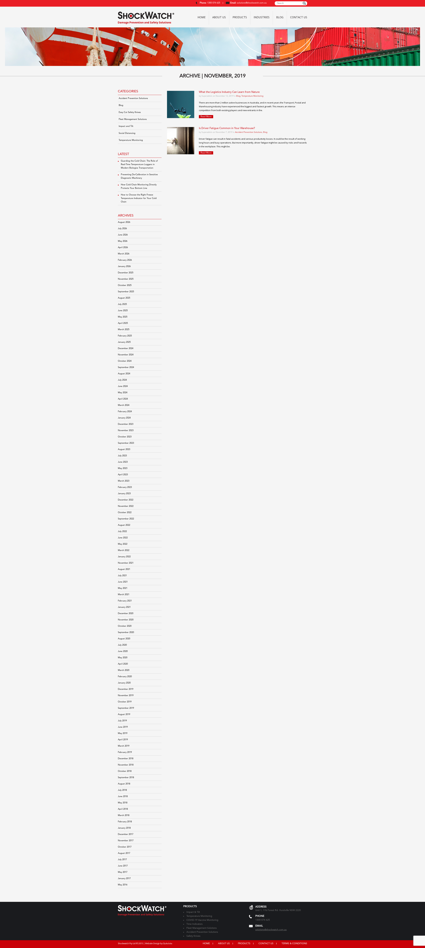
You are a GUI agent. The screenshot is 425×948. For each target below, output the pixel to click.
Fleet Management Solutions (133, 119)
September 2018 (126, 777)
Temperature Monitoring (131, 140)
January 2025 (124, 342)
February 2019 (125, 752)
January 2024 (124, 418)
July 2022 (122, 531)
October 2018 (124, 771)
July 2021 (122, 576)
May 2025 (122, 317)
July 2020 (122, 645)
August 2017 (124, 853)
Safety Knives (193, 936)
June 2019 (123, 727)
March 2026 (123, 254)
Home (202, 17)
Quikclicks (167, 944)
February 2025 (125, 336)
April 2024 (123, 399)
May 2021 (122, 588)
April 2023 (123, 475)
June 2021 (123, 582)
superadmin (207, 96)
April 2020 (123, 664)
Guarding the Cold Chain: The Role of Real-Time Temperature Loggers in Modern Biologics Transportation (139, 164)
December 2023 (125, 424)
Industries (261, 17)
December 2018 (125, 759)
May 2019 (122, 733)
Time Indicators (194, 924)
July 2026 (122, 228)
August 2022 (124, 525)
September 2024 (126, 367)
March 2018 (123, 815)
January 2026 (124, 266)
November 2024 (125, 355)
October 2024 (124, 361)
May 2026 (122, 241)
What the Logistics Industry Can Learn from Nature (229, 92)
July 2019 (122, 721)
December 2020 (125, 613)
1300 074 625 (213, 3)
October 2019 (124, 702)
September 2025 (126, 292)
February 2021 (125, 601)
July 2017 (122, 859)
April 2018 (123, 809)
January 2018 (124, 828)
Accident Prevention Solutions (133, 98)
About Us (219, 17)
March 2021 (123, 594)
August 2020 (124, 639)
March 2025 (123, 329)
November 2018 (125, 765)
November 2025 (125, 279)
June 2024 (123, 386)
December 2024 (125, 348)
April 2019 (123, 740)
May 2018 (122, 803)
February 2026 (125, 260)
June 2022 (123, 538)
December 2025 (125, 273)
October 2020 (124, 626)
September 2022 (126, 519)
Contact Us (298, 17)
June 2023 (123, 462)
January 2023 (124, 494)
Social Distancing (127, 133)
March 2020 (123, 670)
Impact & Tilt (193, 912)
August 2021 (124, 569)
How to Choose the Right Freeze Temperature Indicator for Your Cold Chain (139, 198)
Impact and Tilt (126, 126)
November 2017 (125, 841)
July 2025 (122, 304)
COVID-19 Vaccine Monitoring (202, 920)
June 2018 (123, 796)
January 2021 (124, 607)
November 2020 (125, 620)
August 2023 (124, 449)
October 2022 (124, 512)
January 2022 (124, 557)
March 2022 (123, 550)
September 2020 (126, 632)
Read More (206, 117)
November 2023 (125, 430)
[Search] (304, 3)
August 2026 (124, 222)
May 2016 (122, 885)
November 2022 (125, 506)
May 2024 (122, 393)
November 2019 (125, 695)
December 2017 (125, 834)
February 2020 (125, 677)
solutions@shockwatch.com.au (252, 3)
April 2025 (123, 323)
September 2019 (126, 708)
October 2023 (124, 437)
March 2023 (123, 481)
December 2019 (125, 689)
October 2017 (124, 847)
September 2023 (126, 443)
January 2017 (124, 878)
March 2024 (123, 405)
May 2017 (122, 872)
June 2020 (123, 651)
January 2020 (124, 683)
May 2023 (122, 468)
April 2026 (123, 247)
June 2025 (123, 311)
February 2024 (125, 411)
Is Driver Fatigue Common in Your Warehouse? (227, 128)
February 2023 (125, 487)
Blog (279, 17)
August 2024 (124, 374)
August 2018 (124, 784)
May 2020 (122, 658)
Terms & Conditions (294, 943)
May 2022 (122, 544)
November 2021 (125, 563)
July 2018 (122, 790)
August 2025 (124, 298)
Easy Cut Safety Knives (130, 112)
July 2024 (122, 380)
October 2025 (124, 285)
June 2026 (123, 235)
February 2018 (125, 822)
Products (240, 17)
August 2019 (124, 714)
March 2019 (123, 746)
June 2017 (123, 866)
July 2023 (122, 456)
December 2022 (125, 500)
